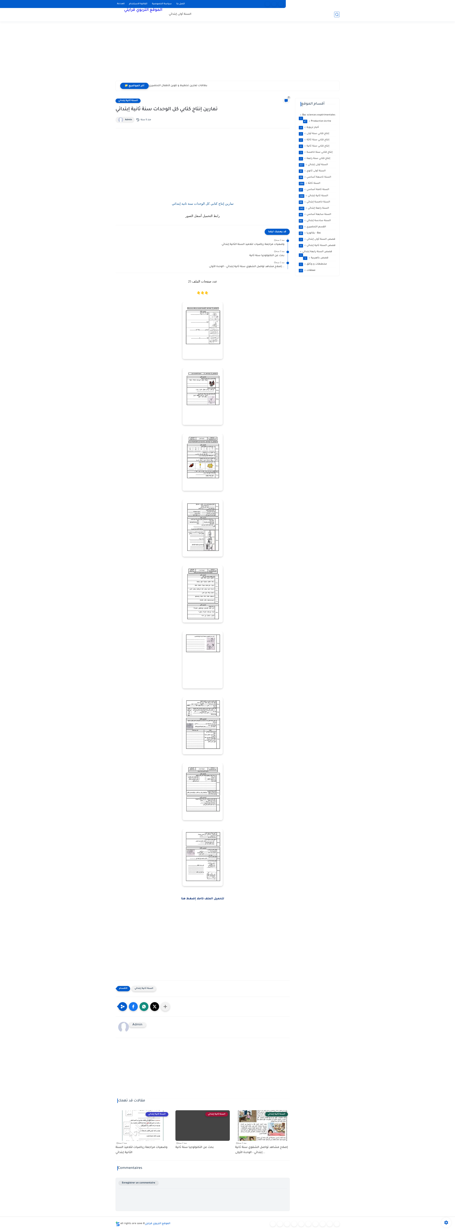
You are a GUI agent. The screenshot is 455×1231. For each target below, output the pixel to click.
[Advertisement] (227, 53)
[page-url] (267, 4)
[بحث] (336, 14)
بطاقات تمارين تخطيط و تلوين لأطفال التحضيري (178, 85)
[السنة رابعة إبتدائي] (301, 1224)
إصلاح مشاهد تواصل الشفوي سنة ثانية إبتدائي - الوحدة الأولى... (246, 266)
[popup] (274, 4)
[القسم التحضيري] (272, 1224)
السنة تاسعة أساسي (315, 177)
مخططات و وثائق (313, 264)
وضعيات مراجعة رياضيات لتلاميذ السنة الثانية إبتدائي (253, 244)
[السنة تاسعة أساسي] (336, 1224)
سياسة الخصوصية (162, 4)
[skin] (280, 4)
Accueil (120, 4)
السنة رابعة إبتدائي (314, 208)
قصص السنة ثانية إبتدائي (318, 245)
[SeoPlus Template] (118, 1223)
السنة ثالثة (310, 183)
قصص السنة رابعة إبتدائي (316, 251)
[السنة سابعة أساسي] (322, 1224)
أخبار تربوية (309, 127)
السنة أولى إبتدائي (180, 14)
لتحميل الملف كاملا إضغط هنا (202, 898)
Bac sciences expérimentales (317, 115)
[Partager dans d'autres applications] (165, 1006)
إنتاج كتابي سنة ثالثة (315, 139)
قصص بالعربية (316, 258)
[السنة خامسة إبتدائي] (308, 1224)
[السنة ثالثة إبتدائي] (294, 1224)
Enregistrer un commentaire (138, 1183)
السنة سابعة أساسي (315, 214)
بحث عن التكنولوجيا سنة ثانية (266, 255)
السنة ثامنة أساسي (314, 189)
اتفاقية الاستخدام (138, 4)
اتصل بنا (180, 4)
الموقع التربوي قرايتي (143, 10)
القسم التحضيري (313, 226)
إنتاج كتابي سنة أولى (314, 133)
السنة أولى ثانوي (313, 171)
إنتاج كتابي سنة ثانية (315, 146)
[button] (133, 1006)
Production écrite (317, 121)
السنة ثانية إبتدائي (128, 100)
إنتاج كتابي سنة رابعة (315, 158)
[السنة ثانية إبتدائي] (287, 1224)
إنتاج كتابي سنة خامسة (316, 152)
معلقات (307, 270)
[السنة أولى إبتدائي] (280, 1224)
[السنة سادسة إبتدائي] (315, 1224)
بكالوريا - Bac (310, 233)
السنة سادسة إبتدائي (315, 220)
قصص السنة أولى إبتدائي (317, 239)
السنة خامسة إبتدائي (315, 202)
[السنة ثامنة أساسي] (329, 1224)
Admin (128, 120)
